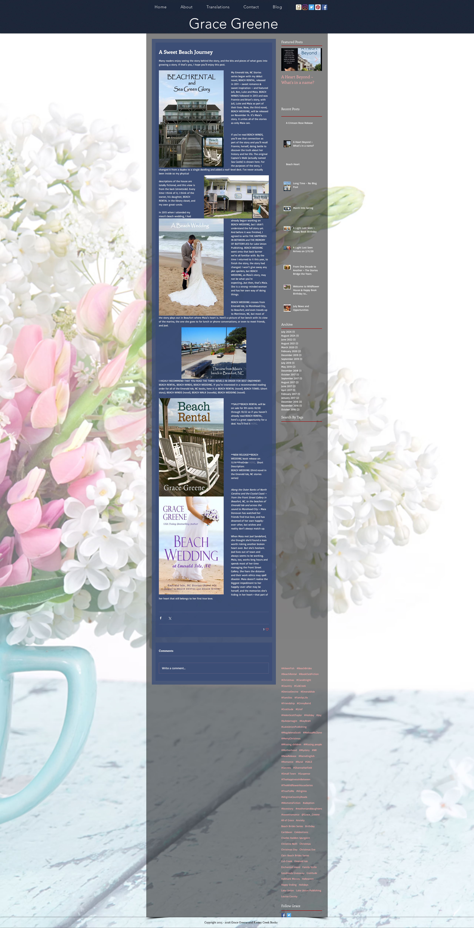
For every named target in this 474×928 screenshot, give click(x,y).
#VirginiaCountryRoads (294, 796)
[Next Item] (316, 59)
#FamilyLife (301, 697)
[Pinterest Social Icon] (318, 7)
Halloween (308, 878)
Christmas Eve (307, 849)
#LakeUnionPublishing (294, 726)
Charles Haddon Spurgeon (295, 837)
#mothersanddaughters (309, 808)
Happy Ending (289, 884)
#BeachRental (289, 673)
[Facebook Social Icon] (324, 7)
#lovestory (287, 808)
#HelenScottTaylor (291, 715)
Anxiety (300, 820)
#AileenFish (287, 668)
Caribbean (286, 832)
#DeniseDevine (289, 691)
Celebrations (301, 832)
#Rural (299, 761)
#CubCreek (300, 685)
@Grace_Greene (311, 814)
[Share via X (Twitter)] (169, 618)
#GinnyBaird (304, 703)
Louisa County (289, 896)
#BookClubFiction (309, 673)
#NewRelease (288, 756)
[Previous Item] (287, 59)
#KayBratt (305, 720)
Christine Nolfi (289, 843)
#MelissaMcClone (312, 732)
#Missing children (291, 744)
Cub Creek (286, 861)
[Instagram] (305, 7)
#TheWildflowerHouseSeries (297, 785)
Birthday (310, 826)
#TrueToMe (287, 790)
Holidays (303, 884)
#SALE (308, 761)
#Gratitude (287, 709)
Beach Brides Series (292, 826)
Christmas (305, 843)
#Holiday (309, 715)
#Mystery (304, 750)
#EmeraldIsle (308, 691)
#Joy (318, 715)
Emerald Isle (301, 861)
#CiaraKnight (303, 679)
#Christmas (287, 679)
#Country (286, 685)
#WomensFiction (291, 802)
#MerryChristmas (291, 738)
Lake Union (287, 890)
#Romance (287, 761)
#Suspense (304, 773)
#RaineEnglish (306, 756)
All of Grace (287, 820)
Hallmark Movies (290, 878)
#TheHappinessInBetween (295, 779)
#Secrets (286, 767)
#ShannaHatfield (302, 767)
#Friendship (288, 703)
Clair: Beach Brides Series (295, 855)
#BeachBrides (304, 668)
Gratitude (312, 873)
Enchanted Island (290, 867)
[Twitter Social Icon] (311, 7)
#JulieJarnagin (289, 720)
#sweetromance (290, 814)
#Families (286, 697)
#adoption (308, 802)
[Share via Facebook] (160, 618)
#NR (314, 750)
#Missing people (312, 744)
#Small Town (288, 773)
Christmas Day (289, 849)
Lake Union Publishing (308, 890)
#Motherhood (289, 750)
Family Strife (309, 867)
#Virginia (301, 790)
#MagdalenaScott (291, 732)
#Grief (299, 709)
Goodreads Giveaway (292, 873)
